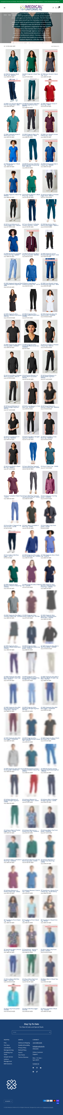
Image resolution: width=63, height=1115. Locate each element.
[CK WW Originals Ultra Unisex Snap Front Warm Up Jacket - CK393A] (31, 632)
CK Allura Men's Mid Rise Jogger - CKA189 (11, 980)
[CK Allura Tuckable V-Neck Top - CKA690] (50, 995)
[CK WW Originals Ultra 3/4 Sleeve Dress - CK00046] (50, 300)
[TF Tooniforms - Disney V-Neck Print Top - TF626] (31, 936)
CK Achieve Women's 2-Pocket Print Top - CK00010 (30, 831)
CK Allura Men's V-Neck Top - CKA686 (49, 980)
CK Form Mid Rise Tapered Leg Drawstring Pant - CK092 (31, 496)
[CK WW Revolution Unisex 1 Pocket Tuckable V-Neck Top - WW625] (31, 755)
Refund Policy (22, 1050)
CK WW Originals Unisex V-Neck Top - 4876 (49, 104)
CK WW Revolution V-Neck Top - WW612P (12, 164)
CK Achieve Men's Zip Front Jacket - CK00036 (49, 831)
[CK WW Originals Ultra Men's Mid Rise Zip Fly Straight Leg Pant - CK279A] (50, 663)
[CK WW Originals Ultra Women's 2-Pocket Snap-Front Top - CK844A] (50, 571)
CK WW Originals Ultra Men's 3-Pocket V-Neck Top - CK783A (13, 616)
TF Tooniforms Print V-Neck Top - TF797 (12, 920)
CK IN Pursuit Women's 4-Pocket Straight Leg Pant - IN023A (12, 407)
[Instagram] (38, 1067)
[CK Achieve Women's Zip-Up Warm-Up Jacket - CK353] (31, 846)
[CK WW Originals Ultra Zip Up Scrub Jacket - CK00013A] (13, 755)
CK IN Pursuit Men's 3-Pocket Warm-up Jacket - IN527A (13, 376)
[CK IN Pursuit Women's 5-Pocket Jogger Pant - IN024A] (13, 210)
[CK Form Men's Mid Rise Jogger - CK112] (13, 541)
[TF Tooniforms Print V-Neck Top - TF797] (13, 906)
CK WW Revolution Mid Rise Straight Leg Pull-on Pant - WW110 (30, 105)
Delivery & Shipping (24, 1043)
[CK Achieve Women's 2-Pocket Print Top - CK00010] (31, 816)
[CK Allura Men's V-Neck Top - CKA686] (50, 965)
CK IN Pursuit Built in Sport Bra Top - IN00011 (12, 467)
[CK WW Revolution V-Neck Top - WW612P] (13, 150)
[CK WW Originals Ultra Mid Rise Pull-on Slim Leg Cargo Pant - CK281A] (13, 663)
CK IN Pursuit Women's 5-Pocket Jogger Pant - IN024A (12, 225)
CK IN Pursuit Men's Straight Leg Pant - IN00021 (31, 437)
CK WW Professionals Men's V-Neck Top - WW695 (49, 164)
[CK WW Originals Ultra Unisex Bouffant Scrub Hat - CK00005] (31, 331)
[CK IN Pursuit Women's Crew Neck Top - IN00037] (31, 392)
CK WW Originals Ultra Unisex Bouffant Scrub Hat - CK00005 (30, 346)
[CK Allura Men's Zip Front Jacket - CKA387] (50, 936)
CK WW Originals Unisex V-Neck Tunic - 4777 (12, 135)
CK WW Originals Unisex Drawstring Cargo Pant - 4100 (50, 254)
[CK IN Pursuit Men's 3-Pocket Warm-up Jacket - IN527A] (13, 361)
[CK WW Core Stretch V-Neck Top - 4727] (50, 60)
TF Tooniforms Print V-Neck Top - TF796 (30, 920)
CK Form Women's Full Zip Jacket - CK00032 (49, 496)
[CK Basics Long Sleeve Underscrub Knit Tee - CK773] (31, 269)
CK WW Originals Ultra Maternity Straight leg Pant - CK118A (30, 708)
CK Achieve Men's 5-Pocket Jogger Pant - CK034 (12, 831)
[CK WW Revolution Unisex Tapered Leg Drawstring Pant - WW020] (50, 755)
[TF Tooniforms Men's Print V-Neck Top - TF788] (13, 936)
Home (5, 14)
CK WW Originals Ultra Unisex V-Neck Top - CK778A (31, 616)
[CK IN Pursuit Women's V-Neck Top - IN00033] (13, 423)
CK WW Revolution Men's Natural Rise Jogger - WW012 (49, 225)
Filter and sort (10, 46)
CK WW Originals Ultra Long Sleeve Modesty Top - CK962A (31, 556)
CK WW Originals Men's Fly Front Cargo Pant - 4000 (30, 135)
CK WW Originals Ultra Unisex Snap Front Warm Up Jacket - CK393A (31, 647)
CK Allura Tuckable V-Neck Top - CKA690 (49, 1009)
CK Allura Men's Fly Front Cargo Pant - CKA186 (30, 980)
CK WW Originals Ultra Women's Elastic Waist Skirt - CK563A (12, 647)
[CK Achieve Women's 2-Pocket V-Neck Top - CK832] (13, 876)
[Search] (56, 7)
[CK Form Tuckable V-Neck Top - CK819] (13, 482)
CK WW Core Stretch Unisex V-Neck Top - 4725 (49, 135)
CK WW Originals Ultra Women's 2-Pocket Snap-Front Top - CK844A (48, 585)
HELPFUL (7, 1039)
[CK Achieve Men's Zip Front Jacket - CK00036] (50, 816)
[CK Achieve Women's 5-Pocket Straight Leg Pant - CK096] (13, 785)
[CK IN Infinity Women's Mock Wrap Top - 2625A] (31, 181)
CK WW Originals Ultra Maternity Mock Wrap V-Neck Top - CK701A (31, 739)
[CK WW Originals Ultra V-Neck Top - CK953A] (31, 571)
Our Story (7, 1045)
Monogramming (8, 1050)
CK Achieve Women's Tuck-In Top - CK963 (31, 891)
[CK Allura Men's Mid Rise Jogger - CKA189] (13, 965)
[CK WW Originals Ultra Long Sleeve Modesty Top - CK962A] (31, 541)
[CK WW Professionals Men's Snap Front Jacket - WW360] (31, 240)
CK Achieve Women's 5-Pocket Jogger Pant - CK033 (30, 800)
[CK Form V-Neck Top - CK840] (50, 452)
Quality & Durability (24, 1045)
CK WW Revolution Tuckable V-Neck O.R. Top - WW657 (12, 254)
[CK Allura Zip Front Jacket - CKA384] (13, 995)
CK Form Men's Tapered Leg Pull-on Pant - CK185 (12, 526)
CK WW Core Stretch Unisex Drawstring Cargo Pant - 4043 (50, 284)
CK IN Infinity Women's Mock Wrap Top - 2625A (31, 195)
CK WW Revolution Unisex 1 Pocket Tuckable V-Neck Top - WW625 (31, 770)
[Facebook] (34, 1067)
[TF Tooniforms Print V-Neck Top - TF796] (31, 906)
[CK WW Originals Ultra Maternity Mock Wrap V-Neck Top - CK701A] (31, 724)
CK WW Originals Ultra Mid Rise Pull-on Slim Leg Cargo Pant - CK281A (12, 678)
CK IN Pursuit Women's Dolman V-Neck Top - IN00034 (50, 407)
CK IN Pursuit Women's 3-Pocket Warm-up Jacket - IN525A (30, 376)
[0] (58, 7)
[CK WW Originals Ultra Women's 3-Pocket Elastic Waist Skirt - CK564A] (50, 601)
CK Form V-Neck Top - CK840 (49, 466)
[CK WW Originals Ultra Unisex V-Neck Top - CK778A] (31, 601)
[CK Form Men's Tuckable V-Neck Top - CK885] (31, 511)
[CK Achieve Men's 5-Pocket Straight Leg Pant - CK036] (50, 785)
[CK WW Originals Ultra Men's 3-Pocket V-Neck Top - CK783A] (13, 601)
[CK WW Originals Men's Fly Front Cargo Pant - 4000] (31, 120)
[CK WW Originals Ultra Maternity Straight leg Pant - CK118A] (31, 693)
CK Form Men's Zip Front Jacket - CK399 (48, 526)
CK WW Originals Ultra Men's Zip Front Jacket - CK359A (50, 646)
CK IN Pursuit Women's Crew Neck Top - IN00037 (31, 407)
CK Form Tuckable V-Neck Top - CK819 (13, 496)
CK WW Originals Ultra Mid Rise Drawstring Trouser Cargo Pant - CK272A (12, 708)
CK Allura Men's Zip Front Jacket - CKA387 (48, 950)
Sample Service (8, 1057)
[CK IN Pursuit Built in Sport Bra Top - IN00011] (13, 452)
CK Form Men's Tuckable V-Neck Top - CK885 (30, 526)
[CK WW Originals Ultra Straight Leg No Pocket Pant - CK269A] (31, 300)
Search (20, 1052)
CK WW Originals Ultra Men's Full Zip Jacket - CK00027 (13, 345)
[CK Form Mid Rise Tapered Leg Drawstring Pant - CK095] (31, 452)
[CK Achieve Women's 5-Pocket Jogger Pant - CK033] (31, 785)
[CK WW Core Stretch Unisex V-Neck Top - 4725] (50, 120)
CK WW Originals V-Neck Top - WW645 (13, 195)
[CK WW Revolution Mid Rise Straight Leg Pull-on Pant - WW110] (31, 90)
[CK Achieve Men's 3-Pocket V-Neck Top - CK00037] (13, 846)
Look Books (7, 1047)
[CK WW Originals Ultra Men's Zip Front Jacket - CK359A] (50, 632)
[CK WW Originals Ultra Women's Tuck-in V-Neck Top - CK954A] (13, 571)
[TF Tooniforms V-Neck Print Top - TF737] (50, 906)
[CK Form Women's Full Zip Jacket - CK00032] (50, 482)
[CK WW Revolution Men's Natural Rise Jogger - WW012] (50, 210)
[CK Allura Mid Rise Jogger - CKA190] (31, 995)
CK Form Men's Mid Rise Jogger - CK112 (11, 556)
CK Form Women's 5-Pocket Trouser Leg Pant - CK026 (30, 225)
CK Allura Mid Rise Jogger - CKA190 (30, 1009)
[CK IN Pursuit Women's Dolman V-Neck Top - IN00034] (50, 392)
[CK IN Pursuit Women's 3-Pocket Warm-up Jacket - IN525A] (31, 361)
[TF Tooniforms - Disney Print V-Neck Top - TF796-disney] (50, 876)
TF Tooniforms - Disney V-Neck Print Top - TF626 (30, 950)
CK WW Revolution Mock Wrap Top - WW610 (11, 75)
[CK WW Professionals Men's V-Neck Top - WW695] (50, 150)
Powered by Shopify (48, 1107)
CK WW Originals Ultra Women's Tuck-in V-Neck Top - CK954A (13, 585)
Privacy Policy (22, 1047)
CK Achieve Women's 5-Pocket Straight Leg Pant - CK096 (11, 800)
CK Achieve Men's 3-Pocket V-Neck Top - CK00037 (13, 860)
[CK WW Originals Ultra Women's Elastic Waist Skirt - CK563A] (13, 632)
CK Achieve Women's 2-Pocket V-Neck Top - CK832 (12, 891)
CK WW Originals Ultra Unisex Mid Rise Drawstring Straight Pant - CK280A (30, 678)
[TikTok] (38, 1071)
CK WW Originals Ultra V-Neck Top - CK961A (50, 556)
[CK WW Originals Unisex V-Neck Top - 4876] (50, 90)
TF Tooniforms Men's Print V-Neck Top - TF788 (12, 950)
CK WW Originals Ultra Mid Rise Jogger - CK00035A (49, 708)
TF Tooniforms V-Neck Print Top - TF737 (49, 920)
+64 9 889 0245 (37, 1043)
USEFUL (20, 1039)
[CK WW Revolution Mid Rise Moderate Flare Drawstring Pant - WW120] (31, 150)
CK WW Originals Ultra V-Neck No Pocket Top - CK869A (50, 739)
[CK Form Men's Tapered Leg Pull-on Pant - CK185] (13, 511)
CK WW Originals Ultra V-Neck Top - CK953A (31, 585)
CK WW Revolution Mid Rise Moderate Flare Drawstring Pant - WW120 (30, 165)
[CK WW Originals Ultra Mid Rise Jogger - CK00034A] (13, 724)
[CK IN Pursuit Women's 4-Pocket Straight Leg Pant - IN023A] (13, 392)
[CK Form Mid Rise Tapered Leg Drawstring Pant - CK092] (31, 482)
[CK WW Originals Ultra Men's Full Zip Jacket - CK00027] (13, 331)
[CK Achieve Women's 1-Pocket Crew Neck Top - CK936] (50, 846)
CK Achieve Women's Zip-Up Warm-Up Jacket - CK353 (31, 860)
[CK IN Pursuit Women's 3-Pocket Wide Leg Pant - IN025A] (50, 361)
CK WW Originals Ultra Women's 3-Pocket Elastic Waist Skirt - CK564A (48, 616)
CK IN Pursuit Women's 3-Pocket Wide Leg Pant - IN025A (48, 376)
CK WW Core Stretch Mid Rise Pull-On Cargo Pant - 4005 (13, 104)
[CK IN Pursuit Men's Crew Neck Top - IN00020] (50, 423)
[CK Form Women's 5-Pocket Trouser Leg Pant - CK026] (31, 210)
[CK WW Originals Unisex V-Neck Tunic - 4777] (13, 120)
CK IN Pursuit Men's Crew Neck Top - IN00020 (48, 437)
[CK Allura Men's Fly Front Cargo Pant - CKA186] (31, 965)
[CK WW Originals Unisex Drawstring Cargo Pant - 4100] (50, 240)
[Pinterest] (34, 1071)
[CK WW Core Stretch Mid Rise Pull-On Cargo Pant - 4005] (13, 90)
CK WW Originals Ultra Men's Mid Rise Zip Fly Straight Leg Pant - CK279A (50, 678)
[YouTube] (41, 1068)
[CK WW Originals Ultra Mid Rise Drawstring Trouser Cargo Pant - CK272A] (13, 693)
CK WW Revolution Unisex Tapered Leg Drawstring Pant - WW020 (50, 770)
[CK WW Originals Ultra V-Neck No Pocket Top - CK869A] (50, 724)
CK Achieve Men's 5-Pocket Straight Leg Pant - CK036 (49, 800)
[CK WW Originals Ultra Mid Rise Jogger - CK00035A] (50, 693)
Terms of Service (23, 1057)
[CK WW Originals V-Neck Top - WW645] (13, 181)
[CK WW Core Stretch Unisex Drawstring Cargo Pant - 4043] (50, 269)
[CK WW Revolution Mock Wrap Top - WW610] (13, 60)
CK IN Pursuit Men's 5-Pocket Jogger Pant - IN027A (49, 195)
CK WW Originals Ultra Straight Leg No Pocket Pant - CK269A (31, 315)
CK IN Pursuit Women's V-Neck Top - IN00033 (12, 437)
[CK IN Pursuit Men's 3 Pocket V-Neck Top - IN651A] (50, 331)
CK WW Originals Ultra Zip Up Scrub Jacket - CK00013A (13, 769)
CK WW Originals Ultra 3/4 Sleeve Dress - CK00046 (49, 314)
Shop (9, 14)
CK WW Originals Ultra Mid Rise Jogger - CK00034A (12, 739)
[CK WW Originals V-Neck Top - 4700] (31, 60)
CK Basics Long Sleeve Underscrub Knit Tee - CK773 (31, 284)
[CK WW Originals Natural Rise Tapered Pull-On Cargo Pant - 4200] (13, 269)
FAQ (5, 1043)
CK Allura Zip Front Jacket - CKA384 (12, 1009)
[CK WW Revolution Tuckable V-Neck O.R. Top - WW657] (13, 240)
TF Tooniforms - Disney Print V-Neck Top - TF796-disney (49, 891)
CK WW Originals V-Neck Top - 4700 (31, 75)
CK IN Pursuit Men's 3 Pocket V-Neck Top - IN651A (49, 345)
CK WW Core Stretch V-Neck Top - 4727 (49, 75)
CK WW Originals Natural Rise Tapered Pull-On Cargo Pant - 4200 (13, 284)
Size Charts (21, 1055)
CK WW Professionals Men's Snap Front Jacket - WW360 (30, 254)
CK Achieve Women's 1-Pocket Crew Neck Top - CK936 (48, 861)
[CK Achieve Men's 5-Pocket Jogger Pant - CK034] (13, 816)
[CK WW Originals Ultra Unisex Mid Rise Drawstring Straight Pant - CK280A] (31, 663)
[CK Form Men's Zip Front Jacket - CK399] (50, 511)
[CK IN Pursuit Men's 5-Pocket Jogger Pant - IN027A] (50, 181)
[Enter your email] (49, 1032)
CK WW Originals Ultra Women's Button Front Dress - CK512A (13, 315)
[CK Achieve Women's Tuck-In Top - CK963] (31, 876)
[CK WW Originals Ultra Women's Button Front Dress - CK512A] (13, 300)
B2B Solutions (8, 1064)
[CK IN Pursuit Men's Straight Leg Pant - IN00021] (31, 423)
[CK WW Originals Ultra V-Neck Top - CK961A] (50, 541)
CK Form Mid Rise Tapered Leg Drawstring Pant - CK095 (31, 467)
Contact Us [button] (36, 1064)
